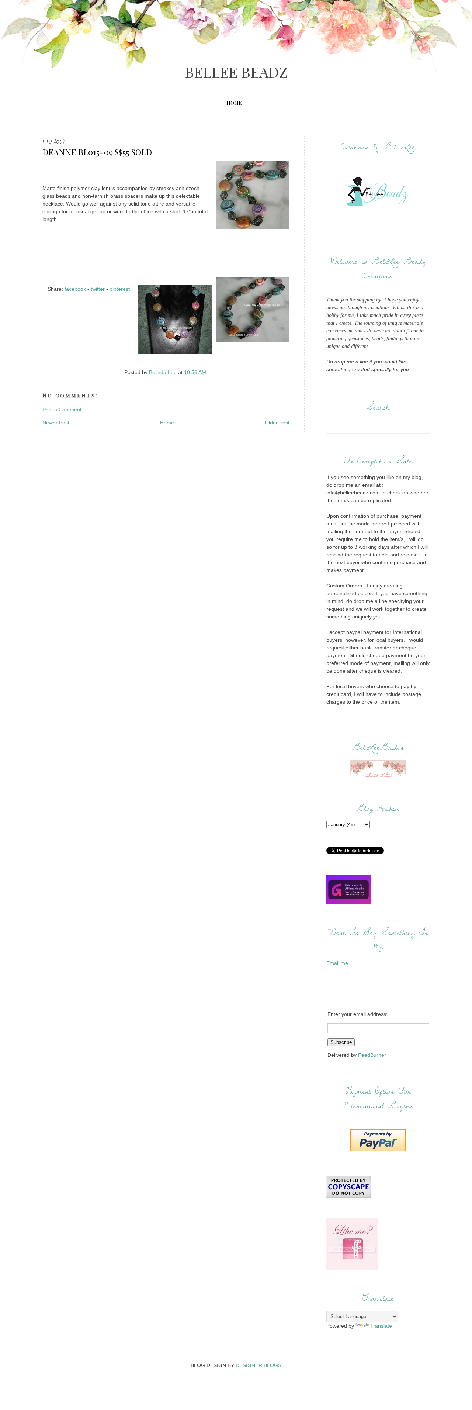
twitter (98, 289)
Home (234, 102)
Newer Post (55, 422)
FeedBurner (372, 1055)
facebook (75, 289)
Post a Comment (61, 410)
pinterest (120, 289)
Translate (381, 1326)
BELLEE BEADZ (236, 72)
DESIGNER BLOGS (258, 1365)
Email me (337, 963)
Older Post (277, 422)
